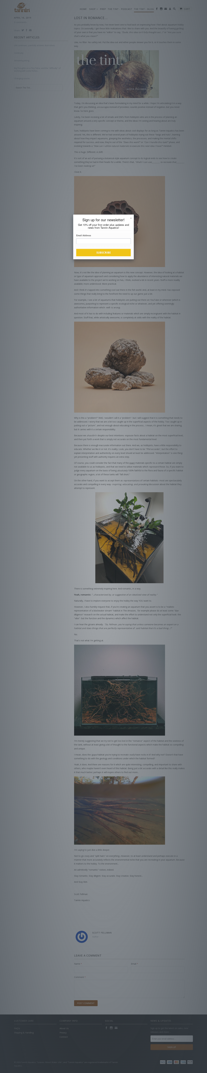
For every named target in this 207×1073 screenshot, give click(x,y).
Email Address (83, 235)
